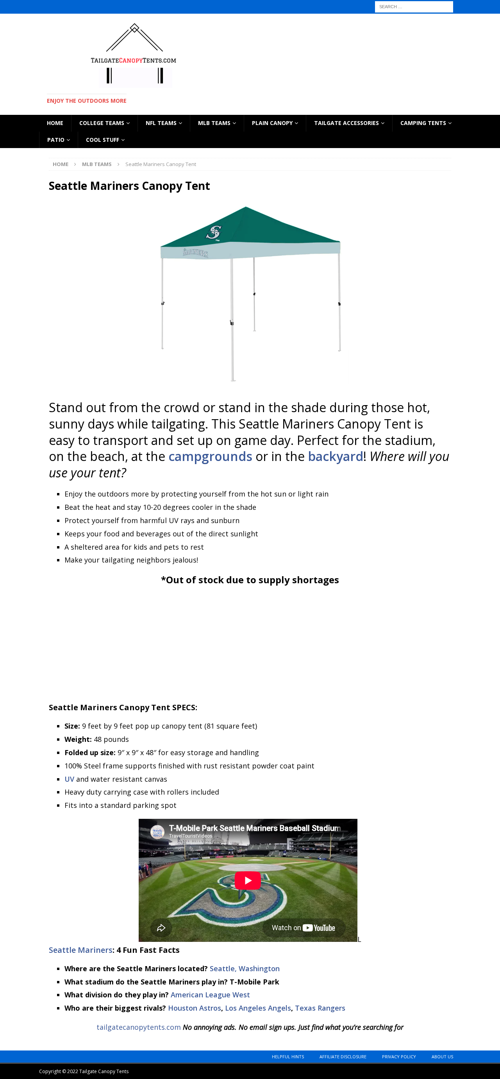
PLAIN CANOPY (272, 123)
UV (69, 779)
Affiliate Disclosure (343, 1056)
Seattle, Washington (245, 968)
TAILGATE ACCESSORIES (346, 123)
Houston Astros (194, 1008)
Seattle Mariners (80, 950)
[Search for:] (414, 6)
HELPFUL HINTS (288, 1056)
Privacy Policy (399, 1056)
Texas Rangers (320, 1008)
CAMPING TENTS (423, 123)
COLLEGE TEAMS (101, 123)
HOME (55, 123)
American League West (210, 994)
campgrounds (210, 456)
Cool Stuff (102, 139)
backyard (335, 456)
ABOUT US (442, 1056)
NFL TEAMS (161, 123)
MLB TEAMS (214, 123)
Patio (55, 139)
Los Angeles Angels (258, 1008)
